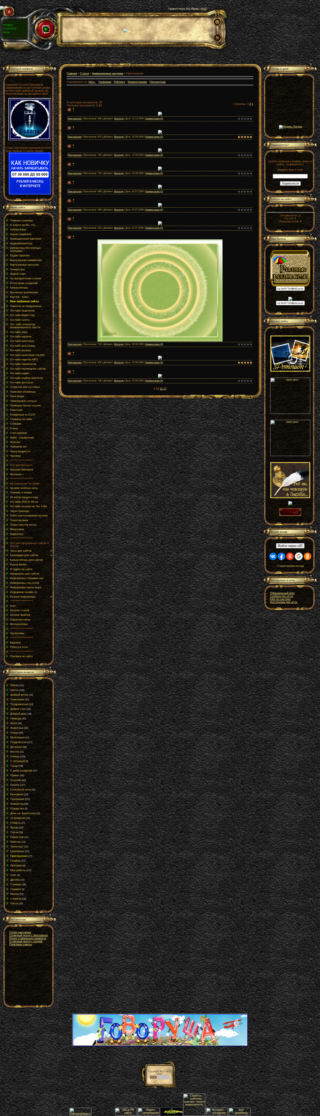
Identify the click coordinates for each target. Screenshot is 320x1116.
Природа (15, 718)
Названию (104, 81)
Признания (17, 798)
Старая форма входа (290, 565)
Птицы (14, 732)
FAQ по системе (280, 599)
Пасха (14, 903)
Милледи (119, 118)
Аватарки (16, 865)
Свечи (14, 832)
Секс (13, 874)
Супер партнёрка (20, 932)
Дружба (15, 879)
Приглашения (19, 855)
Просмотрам (158, 81)
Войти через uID (290, 546)
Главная (72, 73)
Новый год (17, 803)
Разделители (18, 742)
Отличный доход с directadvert (28, 935)
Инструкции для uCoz (284, 602)
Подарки (15, 889)
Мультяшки (17, 737)
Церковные (17, 851)
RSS (204, 8)
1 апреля (16, 898)
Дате (91, 81)
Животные (17, 727)
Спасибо (15, 780)
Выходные (17, 794)
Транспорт (17, 846)
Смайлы (15, 860)
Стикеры (15, 884)
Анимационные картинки (107, 73)
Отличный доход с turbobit (25, 941)
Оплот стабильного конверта (27, 938)
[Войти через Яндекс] (290, 556)
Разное (14, 784)
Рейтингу (119, 81)
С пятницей (17, 761)
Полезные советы (20, 944)
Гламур (15, 756)
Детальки (16, 746)
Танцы (14, 765)
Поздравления (19, 704)
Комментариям (137, 81)
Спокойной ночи (20, 789)
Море (13, 723)
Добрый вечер (19, 694)
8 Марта (15, 822)
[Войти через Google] (299, 556)
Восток (14, 751)
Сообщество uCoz (281, 596)
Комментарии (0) (154, 118)
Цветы (14, 689)
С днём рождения (21, 770)
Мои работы (18, 870)
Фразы (14, 827)
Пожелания (17, 699)
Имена (14, 893)
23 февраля (17, 817)
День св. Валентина (22, 813)
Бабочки (15, 841)
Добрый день (18, 713)
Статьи (84, 73)
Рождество (17, 808)
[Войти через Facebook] (281, 556)
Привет (15, 775)
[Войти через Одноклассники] (307, 556)
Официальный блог (282, 593)
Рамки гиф (17, 836)
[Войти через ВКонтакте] (273, 556)
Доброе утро (18, 708)
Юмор (14, 685)
